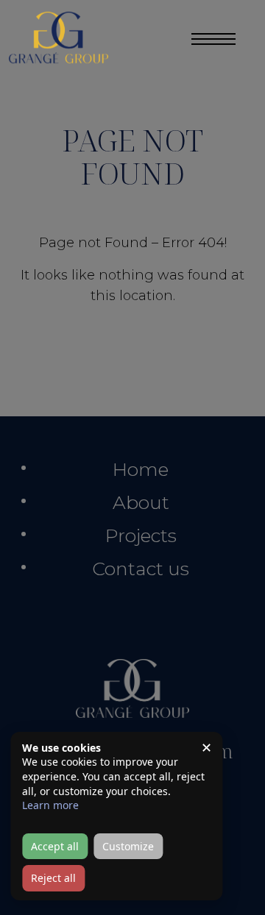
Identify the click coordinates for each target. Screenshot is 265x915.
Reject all (53, 878)
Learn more (50, 805)
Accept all (55, 846)
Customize (128, 846)
